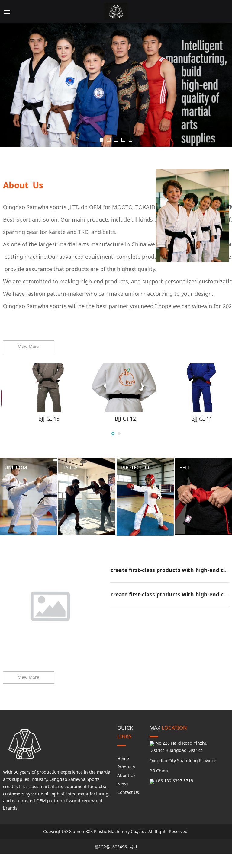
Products (126, 768)
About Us (126, 777)
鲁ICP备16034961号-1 (116, 848)
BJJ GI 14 (116, 423)
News (122, 785)
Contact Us (128, 794)
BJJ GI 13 (192, 423)
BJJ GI (39, 423)
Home (123, 760)
